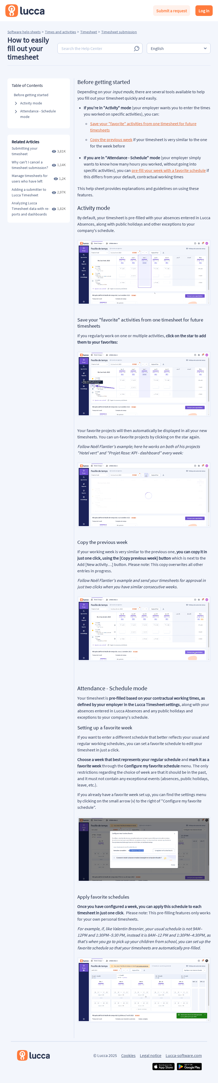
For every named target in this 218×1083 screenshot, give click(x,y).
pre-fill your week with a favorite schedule (169, 170)
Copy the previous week (111, 139)
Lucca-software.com (184, 1055)
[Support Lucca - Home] (24, 10)
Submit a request (171, 10)
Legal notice (150, 1055)
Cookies (128, 1055)
